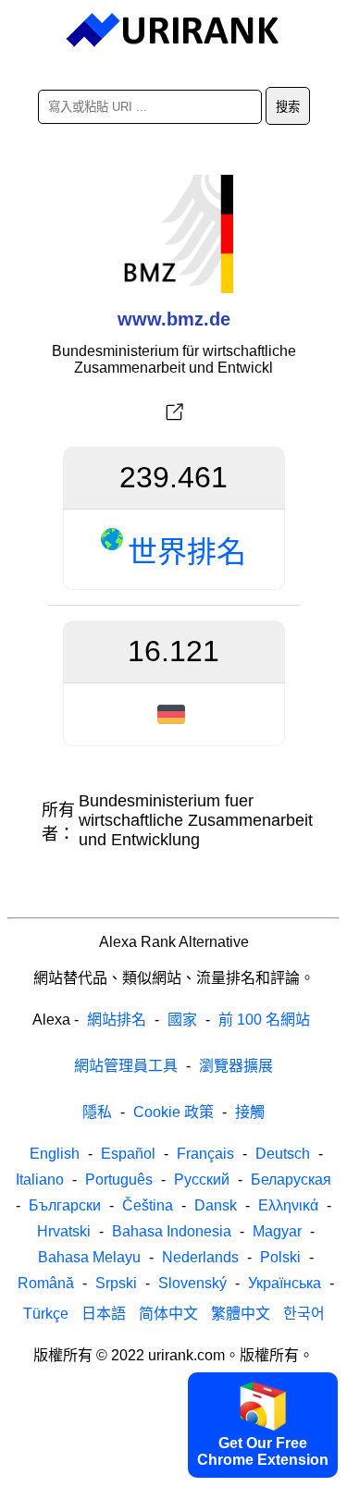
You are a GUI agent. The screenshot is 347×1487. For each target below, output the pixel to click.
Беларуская (291, 1179)
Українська (284, 1283)
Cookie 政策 (173, 1112)
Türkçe (45, 1313)
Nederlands (200, 1257)
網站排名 (116, 1019)
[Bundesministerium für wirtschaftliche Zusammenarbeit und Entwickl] (174, 412)
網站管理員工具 (126, 1066)
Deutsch (282, 1153)
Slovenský (192, 1283)
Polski (280, 1257)
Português (119, 1179)
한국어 (304, 1313)
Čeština (147, 1205)
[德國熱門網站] (173, 714)
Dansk (215, 1205)
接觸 (250, 1112)
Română (46, 1283)
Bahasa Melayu (89, 1257)
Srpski (116, 1283)
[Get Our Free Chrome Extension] (174, 1471)
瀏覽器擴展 (236, 1066)
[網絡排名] (173, 30)
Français (205, 1153)
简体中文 (168, 1313)
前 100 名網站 (264, 1019)
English (55, 1153)
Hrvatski (64, 1231)
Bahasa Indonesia (171, 1231)
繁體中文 (240, 1313)
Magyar (277, 1231)
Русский (201, 1179)
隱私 (97, 1112)
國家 (182, 1019)
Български (65, 1205)
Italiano (40, 1179)
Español (128, 1153)
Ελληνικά (288, 1205)
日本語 (103, 1313)
